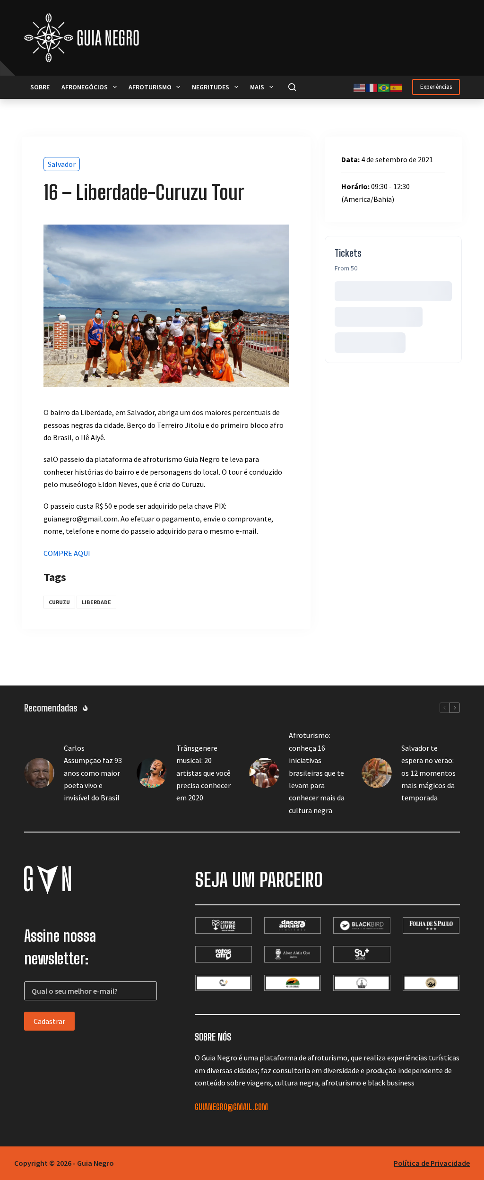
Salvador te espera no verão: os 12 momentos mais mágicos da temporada (428, 773)
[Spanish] (396, 87)
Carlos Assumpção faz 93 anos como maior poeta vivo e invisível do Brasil (93, 773)
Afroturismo (150, 87)
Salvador (62, 164)
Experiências (436, 87)
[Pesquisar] (292, 87)
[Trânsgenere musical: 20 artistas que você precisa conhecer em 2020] (152, 773)
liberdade (96, 602)
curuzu (59, 602)
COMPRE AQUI (66, 553)
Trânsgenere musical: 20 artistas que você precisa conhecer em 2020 (203, 773)
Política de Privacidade (432, 1163)
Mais (257, 87)
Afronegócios (84, 87)
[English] (360, 87)
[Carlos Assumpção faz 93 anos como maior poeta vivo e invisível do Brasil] (39, 773)
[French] (372, 87)
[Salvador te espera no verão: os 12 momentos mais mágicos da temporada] (377, 773)
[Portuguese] (384, 87)
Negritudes (210, 87)
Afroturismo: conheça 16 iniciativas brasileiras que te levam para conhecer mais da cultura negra (317, 772)
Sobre (40, 87)
